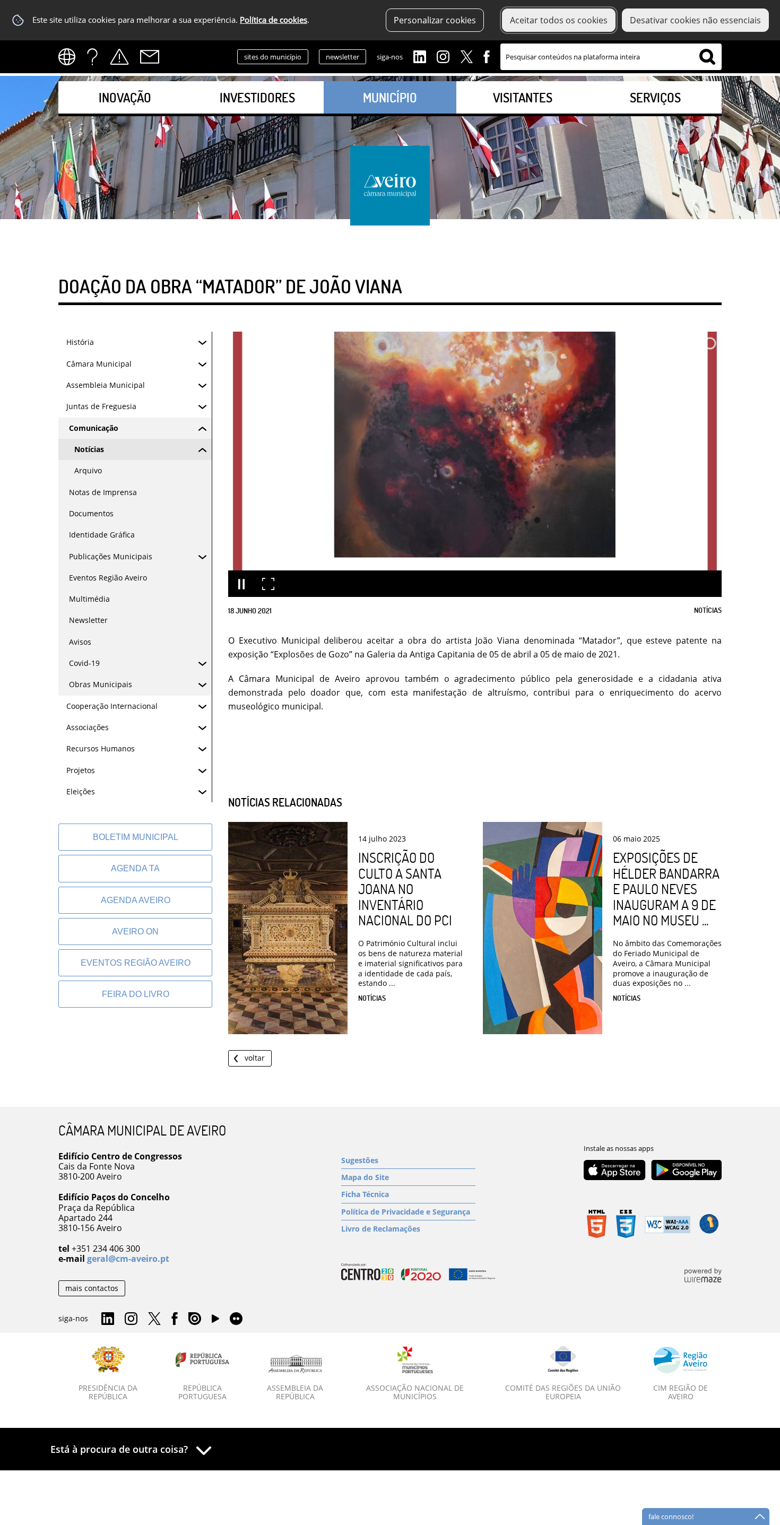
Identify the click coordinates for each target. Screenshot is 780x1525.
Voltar (255, 1058)
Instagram (443, 55)
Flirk (236, 1319)
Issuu (194, 1319)
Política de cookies (273, 19)
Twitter (466, 55)
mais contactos (91, 1288)
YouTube (215, 1321)
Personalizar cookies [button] (435, 20)
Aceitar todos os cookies (559, 20)
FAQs (92, 56)
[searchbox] (611, 57)
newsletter (342, 57)
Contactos (149, 57)
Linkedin (419, 55)
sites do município (272, 57)
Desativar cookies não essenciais (695, 20)
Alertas (119, 57)
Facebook (486, 55)
